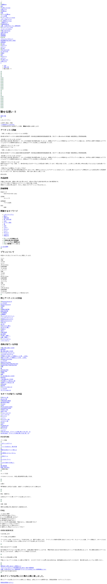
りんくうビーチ (5, 414)
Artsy (5, 221)
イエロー (6, 234)
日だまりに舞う (5, 327)
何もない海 (4, 399)
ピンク (6, 230)
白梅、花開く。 (5, 337)
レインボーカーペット (7, 317)
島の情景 (3, 334)
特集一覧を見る (5, 467)
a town (2, 405)
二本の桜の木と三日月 (7, 379)
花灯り (2, 330)
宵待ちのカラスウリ (6, 321)
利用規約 (3, 42)
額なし (6, 216)
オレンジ (6, 229)
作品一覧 (6, 67)
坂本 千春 (3, 116)
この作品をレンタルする (7, 124)
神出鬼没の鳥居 (5, 402)
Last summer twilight (6, 408)
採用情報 (3, 35)
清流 (2, 307)
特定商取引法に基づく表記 (8, 40)
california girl (4, 427)
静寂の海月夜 (4, 311)
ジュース (3, 430)
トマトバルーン (5, 340)
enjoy (2, 424)
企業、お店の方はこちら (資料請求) (11, 569)
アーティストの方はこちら (28, 569)
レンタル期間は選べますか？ (10, 517)
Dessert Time (4, 371)
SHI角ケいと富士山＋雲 (7, 382)
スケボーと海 (4, 421)
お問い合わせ (9, 566)
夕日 (5, 225)
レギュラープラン (9, 214)
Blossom (3, 385)
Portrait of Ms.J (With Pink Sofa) (9, 365)
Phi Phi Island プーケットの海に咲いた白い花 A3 (15, 433)
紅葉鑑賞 (3, 314)
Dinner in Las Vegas (6, 362)
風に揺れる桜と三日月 (7, 351)
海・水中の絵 (7, 219)
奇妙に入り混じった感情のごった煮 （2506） (14, 357)
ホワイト (6, 232)
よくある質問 (4, 246)
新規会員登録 (4, 582)
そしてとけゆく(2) (6, 390)
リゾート (3, 418)
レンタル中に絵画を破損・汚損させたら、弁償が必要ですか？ (19, 522)
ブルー (6, 227)
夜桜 (2, 374)
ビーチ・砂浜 (7, 222)
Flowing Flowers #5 (6, 304)
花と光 (2, 324)
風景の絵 (6, 217)
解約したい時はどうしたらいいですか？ (13, 527)
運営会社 (3, 34)
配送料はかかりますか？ (9, 518)
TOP (5, 65)
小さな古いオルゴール (7, 354)
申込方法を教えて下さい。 (9, 515)
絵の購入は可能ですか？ (9, 520)
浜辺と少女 (4, 411)
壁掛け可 (6, 235)
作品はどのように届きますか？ (11, 525)
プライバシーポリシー (7, 39)
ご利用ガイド (17, 566)
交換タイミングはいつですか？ (11, 523)
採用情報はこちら (41, 569)
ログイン (10, 582)
